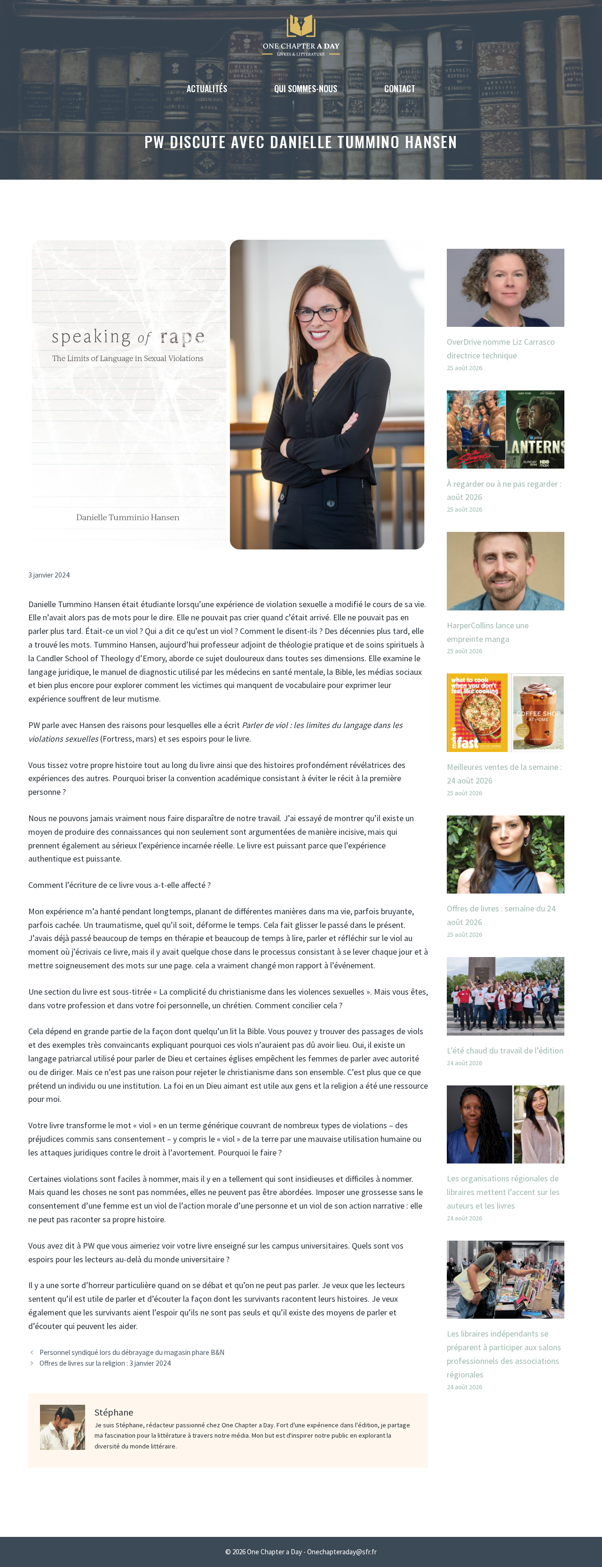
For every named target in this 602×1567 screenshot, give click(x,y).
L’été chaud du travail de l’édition (505, 1050)
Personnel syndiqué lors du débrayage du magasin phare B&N (132, 1352)
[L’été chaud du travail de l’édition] (505, 1028)
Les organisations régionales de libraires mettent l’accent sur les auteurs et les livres (503, 1192)
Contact (399, 88)
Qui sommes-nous (305, 88)
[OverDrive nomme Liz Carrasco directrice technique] (505, 319)
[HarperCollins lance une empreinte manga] (505, 603)
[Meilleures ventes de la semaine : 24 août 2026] (505, 744)
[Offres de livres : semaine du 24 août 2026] (505, 886)
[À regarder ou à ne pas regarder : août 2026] (505, 461)
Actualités (207, 88)
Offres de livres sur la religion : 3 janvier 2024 (105, 1363)
